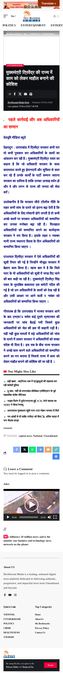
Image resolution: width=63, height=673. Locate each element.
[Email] (25, 94)
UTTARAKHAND (14, 65)
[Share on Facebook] (14, 94)
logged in (23, 473)
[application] (31, 505)
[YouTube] (10, 595)
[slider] (28, 517)
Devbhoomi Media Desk (18, 102)
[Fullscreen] (55, 517)
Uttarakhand (50, 436)
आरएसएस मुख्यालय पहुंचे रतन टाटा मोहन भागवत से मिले (33, 410)
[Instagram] (15, 595)
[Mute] (49, 517)
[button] (50, 665)
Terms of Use (28, 667)
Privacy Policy (12, 667)
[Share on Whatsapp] (32, 450)
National (37, 436)
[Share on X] (20, 94)
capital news (25, 436)
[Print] (30, 94)
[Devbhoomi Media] (31, 16)
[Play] (8, 517)
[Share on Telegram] (40, 450)
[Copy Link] (55, 450)
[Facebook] (5, 595)
